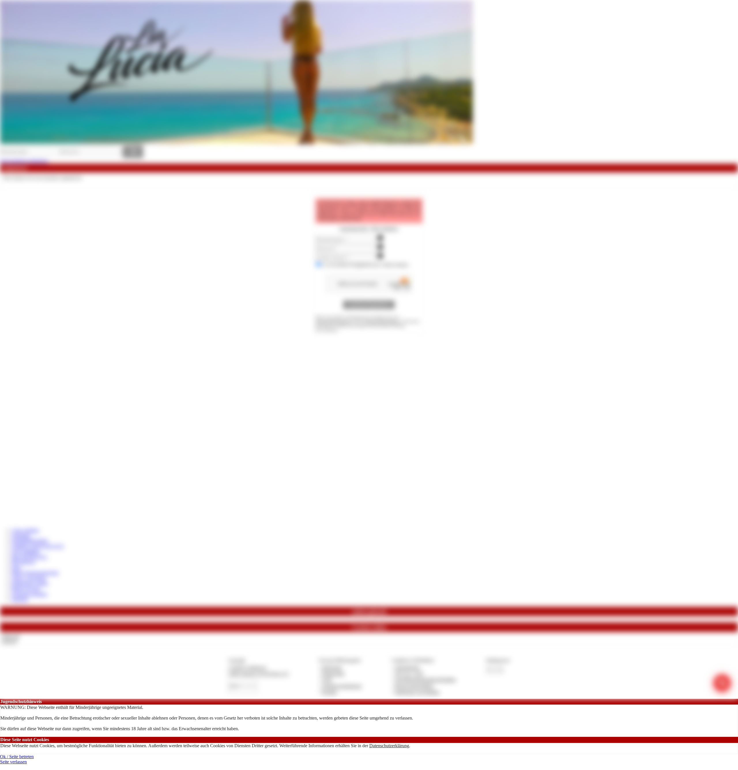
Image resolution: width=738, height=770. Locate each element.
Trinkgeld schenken (29, 594)
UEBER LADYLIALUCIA (38, 546)
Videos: (10, 636)
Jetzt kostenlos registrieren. (24, 161)
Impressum (332, 667)
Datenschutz (333, 673)
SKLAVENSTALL (30, 556)
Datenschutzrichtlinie (382, 321)
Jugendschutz (407, 667)
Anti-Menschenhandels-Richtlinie (425, 679)
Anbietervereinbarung (342, 686)
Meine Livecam (26, 588)
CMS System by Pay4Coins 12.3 (258, 673)
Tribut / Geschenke (29, 578)
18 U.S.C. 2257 (409, 673)
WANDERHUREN (30, 541)
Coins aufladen (25, 530)
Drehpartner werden (30, 583)
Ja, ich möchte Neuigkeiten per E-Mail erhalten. (366, 264)
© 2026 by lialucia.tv (247, 667)
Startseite (20, 599)
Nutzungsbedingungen (333, 321)
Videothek (21, 535)
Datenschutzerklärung (389, 745)
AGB (327, 679)
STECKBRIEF (26, 551)
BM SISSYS (23, 562)
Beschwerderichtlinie (414, 686)
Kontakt (329, 692)
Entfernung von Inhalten (417, 692)
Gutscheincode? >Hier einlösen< (369, 228)
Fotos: (9, 641)
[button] (369, 305)
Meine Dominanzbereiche (35, 572)
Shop (16, 567)
